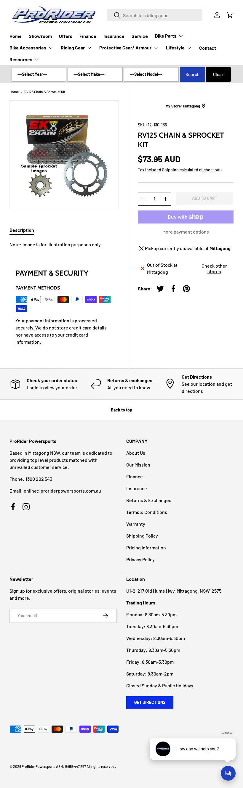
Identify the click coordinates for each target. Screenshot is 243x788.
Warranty (135, 524)
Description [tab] (21, 230)
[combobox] (154, 15)
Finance (87, 36)
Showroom (40, 36)
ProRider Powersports (38, 766)
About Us (135, 453)
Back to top (121, 409)
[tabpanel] (64, 244)
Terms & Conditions (146, 512)
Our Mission (138, 464)
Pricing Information (146, 547)
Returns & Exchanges (148, 500)
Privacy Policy (140, 559)
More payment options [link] (185, 231)
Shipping (170, 169)
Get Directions (149, 702)
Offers (65, 36)
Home (15, 36)
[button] (229, 15)
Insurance (113, 36)
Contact (207, 48)
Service (140, 36)
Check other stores (214, 268)
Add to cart (204, 198)
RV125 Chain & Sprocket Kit (44, 92)
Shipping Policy (142, 535)
